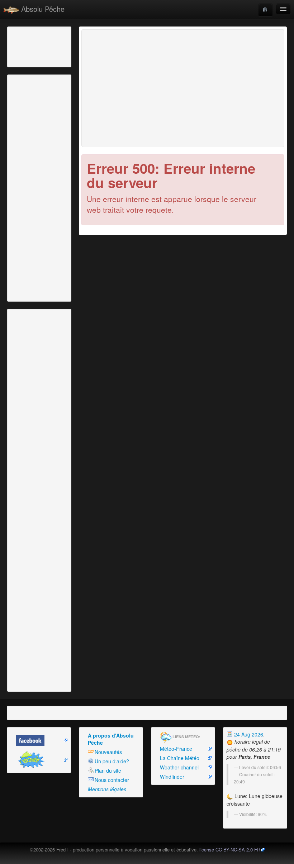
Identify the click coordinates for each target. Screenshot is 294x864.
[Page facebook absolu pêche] (38, 740)
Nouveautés (108, 751)
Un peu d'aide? (112, 761)
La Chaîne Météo (179, 758)
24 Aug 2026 (248, 734)
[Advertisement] (48, 46)
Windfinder (172, 776)
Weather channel (179, 767)
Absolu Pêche (42, 9)
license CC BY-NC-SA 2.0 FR (229, 849)
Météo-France (176, 748)
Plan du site (108, 770)
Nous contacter (112, 779)
